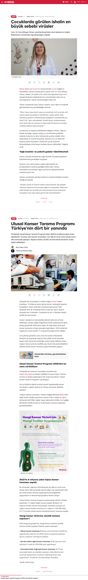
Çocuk (54, 89)
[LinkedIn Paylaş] (44, 82)
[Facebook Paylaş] (34, 82)
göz (44, 133)
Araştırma (36, 89)
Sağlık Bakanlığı (25, 374)
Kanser (38, 571)
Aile (61, 400)
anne (65, 94)
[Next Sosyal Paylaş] (29, 82)
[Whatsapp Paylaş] (53, 82)
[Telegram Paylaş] (49, 82)
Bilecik (21, 89)
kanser (54, 301)
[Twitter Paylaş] (39, 82)
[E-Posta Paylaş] (58, 82)
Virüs (50, 202)
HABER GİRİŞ (30, 16)
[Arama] (71, 2)
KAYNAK (20, 16)
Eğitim (27, 89)
